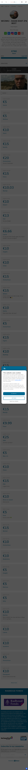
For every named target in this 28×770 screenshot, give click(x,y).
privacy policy (18, 380)
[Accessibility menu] (26, 768)
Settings (14, 398)
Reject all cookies (14, 401)
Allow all (14, 393)
